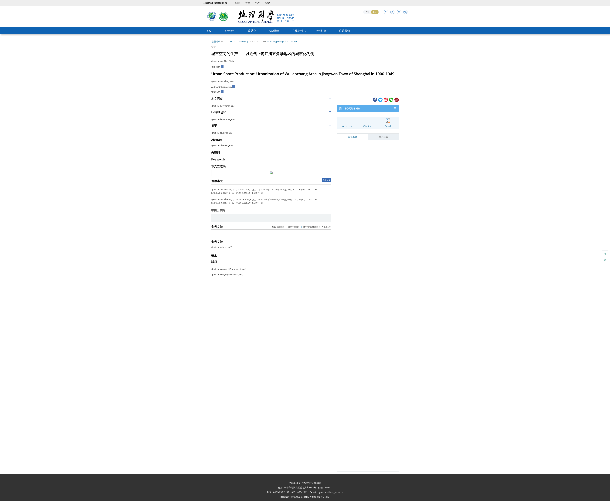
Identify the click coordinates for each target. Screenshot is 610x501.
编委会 (252, 31)
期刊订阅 (321, 31)
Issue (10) (243, 42)
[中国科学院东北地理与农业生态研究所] (211, 16)
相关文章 (383, 136)
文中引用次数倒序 (311, 226)
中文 (375, 12)
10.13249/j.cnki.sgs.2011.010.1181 (282, 42)
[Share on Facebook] (374, 99)
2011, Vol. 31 (230, 42)
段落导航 (352, 136)
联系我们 (344, 31)
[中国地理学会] (223, 16)
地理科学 (215, 42)
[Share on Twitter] (380, 99)
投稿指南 (274, 31)
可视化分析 (326, 226)
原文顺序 (281, 226)
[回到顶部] (605, 253)
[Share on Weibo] (385, 99)
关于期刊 (229, 31)
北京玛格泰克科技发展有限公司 (305, 496)
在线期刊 (297, 31)
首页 (209, 31)
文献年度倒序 (294, 226)
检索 (267, 3)
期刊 (237, 3)
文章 (247, 3)
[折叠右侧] (605, 260)
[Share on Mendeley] (396, 99)
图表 (257, 3)
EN (367, 12)
